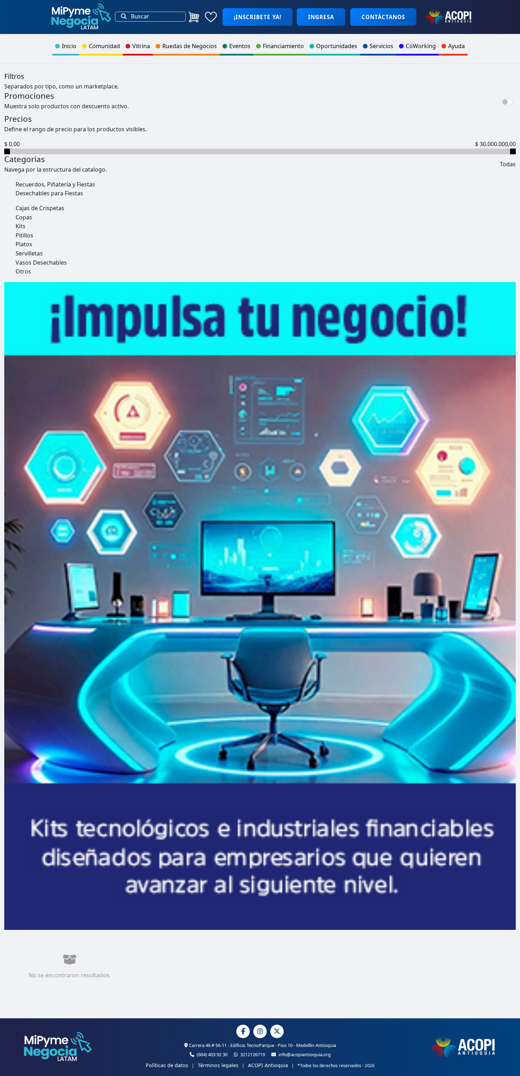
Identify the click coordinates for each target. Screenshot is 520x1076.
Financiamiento (283, 46)
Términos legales (218, 1065)
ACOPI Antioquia (268, 1065)
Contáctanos (383, 17)
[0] (194, 17)
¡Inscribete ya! (257, 17)
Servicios (381, 46)
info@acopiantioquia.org (304, 1054)
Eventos (239, 46)
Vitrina (141, 46)
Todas (508, 164)
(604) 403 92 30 (211, 1054)
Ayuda (456, 46)
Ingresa (321, 17)
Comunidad (104, 46)
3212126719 (252, 1054)
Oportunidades (336, 46)
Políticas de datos (167, 1065)
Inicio (69, 46)
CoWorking (421, 46)
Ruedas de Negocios (189, 46)
